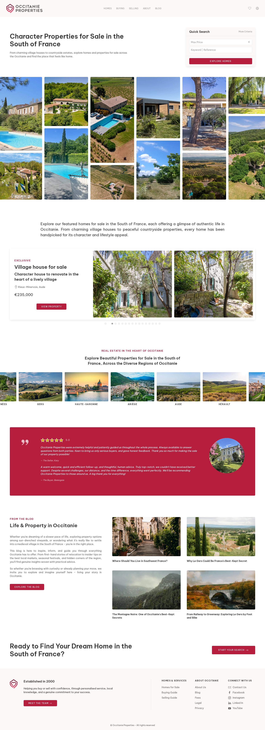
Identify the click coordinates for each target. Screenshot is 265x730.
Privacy (199, 708)
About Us (200, 687)
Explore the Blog (27, 587)
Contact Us (239, 687)
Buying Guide (169, 692)
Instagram (238, 697)
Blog (158, 8)
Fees (198, 697)
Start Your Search (231, 650)
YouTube (238, 708)
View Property (51, 306)
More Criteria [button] (245, 31)
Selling (133, 8)
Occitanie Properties (123, 725)
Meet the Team (38, 703)
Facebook (239, 692)
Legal (198, 702)
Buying (120, 8)
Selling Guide (169, 697)
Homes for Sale (171, 687)
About (147, 8)
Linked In (238, 702)
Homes (108, 8)
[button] (249, 8)
